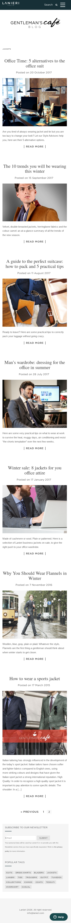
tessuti (50, 882)
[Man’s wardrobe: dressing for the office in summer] (34, 404)
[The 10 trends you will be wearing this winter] (34, 202)
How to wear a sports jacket (34, 678)
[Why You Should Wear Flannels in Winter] (34, 615)
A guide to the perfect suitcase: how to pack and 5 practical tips (35, 263)
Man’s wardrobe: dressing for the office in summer (34, 364)
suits (9, 873)
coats (39, 882)
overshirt (12, 887)
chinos (28, 882)
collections (13, 882)
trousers (31, 877)
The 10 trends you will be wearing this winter (34, 168)
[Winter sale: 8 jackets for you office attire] (34, 509)
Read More (35, 146)
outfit (44, 877)
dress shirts (23, 873)
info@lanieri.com (35, 913)
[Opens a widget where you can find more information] (59, 917)
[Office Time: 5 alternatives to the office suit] (34, 102)
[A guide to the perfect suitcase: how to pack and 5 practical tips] (34, 303)
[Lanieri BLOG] (35, 23)
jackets (52, 873)
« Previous (30, 811)
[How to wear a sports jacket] (34, 723)
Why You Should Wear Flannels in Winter (35, 575)
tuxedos (57, 877)
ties (20, 877)
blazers (39, 873)
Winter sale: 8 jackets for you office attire (34, 470)
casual (26, 887)
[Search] (56, 5)
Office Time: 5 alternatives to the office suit (34, 63)
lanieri (10, 877)
